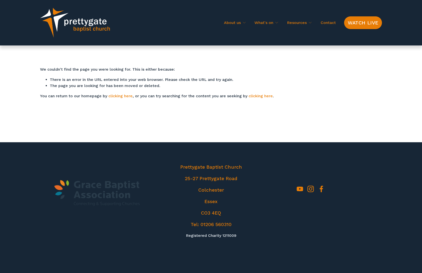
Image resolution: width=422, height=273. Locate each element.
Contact (328, 22)
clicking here (120, 96)
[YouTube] (299, 189)
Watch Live (363, 23)
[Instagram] (310, 189)
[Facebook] (321, 189)
